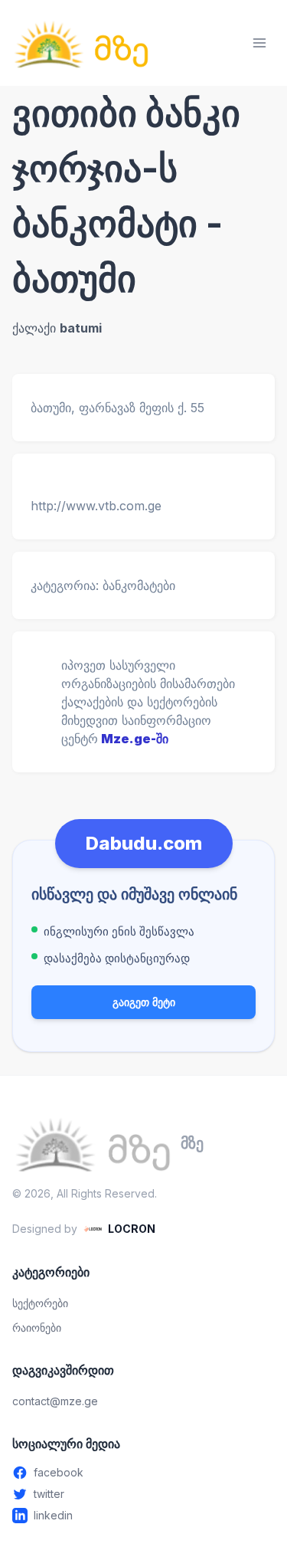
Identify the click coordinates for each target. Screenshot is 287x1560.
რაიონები (36, 1327)
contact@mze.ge (55, 1401)
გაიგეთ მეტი (144, 1001)
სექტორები (40, 1302)
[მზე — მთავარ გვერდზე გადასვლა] (81, 43)
